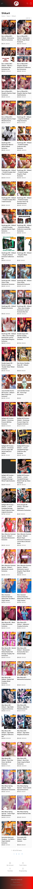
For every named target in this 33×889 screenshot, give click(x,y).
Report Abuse (16, 882)
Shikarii (14, 16)
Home (3, 16)
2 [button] (16, 854)
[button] (16, 3)
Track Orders (23, 865)
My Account (10, 865)
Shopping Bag (23, 871)
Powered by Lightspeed (16, 885)
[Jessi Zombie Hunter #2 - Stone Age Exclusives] (24, 381)
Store (8, 16)
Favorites (10, 871)
